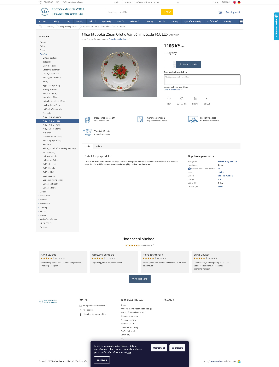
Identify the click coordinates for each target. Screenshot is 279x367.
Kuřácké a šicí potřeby (53, 109)
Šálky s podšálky (50, 160)
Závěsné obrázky (50, 183)
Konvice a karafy (50, 93)
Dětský (43, 191)
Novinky (43, 227)
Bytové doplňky (50, 58)
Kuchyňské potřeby (51, 105)
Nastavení (102, 360)
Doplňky (43, 54)
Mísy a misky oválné (51, 124)
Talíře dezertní (49, 164)
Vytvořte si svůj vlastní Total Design (142, 2)
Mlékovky (47, 132)
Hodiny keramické (51, 73)
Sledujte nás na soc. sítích (94, 314)
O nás (116, 2)
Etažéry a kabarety (51, 69)
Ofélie (221, 172)
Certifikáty (125, 334)
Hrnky (45, 81)
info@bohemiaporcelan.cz (94, 305)
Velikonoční (45, 203)
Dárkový (43, 207)
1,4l (219, 179)
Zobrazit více (139, 279)
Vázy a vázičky (49, 176)
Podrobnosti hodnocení (119, 39)
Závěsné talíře (49, 187)
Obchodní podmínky (129, 327)
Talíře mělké (48, 172)
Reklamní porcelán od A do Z (133, 312)
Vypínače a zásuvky (48, 219)
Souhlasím (177, 348)
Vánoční (43, 199)
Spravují (205, 361)
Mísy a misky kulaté (51, 120)
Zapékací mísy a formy (53, 180)
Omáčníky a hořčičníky (53, 136)
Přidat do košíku (190, 64)
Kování (43, 211)
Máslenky (47, 113)
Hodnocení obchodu (139, 238)
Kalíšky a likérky (50, 89)
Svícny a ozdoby (50, 156)
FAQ (122, 338)
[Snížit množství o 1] (174, 66)
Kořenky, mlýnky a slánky (54, 101)
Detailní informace (172, 89)
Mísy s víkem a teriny (52, 128)
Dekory (43, 46)
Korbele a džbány (50, 97)
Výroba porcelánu (128, 320)
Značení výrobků (128, 331)
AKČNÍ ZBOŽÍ (45, 223)
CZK (214, 2)
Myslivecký (45, 195)
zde (129, 352)
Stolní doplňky (49, 152)
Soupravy (44, 42)
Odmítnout (159, 348)
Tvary (42, 50)
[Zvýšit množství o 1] (174, 62)
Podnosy (47, 144)
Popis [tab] (87, 146)
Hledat (167, 12)
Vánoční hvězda (225, 175)
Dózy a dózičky (49, 65)
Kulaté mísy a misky (227, 161)
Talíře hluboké (49, 168)
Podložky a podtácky (52, 140)
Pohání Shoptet (229, 361)
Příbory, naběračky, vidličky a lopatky (59, 148)
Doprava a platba (128, 323)
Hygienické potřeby (51, 85)
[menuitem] (43, 21)
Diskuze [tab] (99, 146)
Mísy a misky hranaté (52, 117)
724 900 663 (88, 310)
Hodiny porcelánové (52, 77)
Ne (219, 168)
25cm (220, 186)
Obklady (43, 215)
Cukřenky (47, 61)
